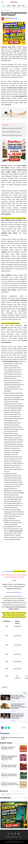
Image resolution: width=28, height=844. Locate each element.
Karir (17, 836)
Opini (23, 5)
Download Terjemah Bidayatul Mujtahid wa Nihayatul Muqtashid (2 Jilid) (9, 757)
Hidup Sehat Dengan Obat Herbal (12, 135)
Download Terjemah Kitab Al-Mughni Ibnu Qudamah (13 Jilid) (10, 783)
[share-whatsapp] (9, 727)
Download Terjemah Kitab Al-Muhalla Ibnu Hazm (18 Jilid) (9, 774)
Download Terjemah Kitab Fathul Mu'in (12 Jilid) (8, 747)
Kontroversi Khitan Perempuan (11, 132)
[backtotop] (14, 840)
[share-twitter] (5, 727)
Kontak (12, 836)
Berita (8, 5)
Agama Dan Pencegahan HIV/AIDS (12, 128)
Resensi (14, 5)
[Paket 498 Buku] (14, 33)
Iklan (20, 836)
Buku (19, 5)
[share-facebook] (2, 727)
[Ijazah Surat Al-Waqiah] (14, 815)
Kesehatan (4, 687)
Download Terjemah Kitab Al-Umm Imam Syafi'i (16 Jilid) (9, 765)
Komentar (23, 727)
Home (2, 10)
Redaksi (8, 836)
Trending (3, 5)
